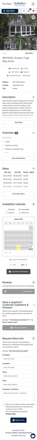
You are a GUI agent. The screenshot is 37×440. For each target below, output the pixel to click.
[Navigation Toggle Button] (33, 4)
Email (4, 381)
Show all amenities (18, 158)
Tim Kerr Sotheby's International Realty (18, 433)
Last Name (6, 363)
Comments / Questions (10, 389)
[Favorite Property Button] (33, 17)
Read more (18, 122)
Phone (4, 372)
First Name (6, 355)
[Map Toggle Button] (24, 11)
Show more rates (18, 194)
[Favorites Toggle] (33, 11)
